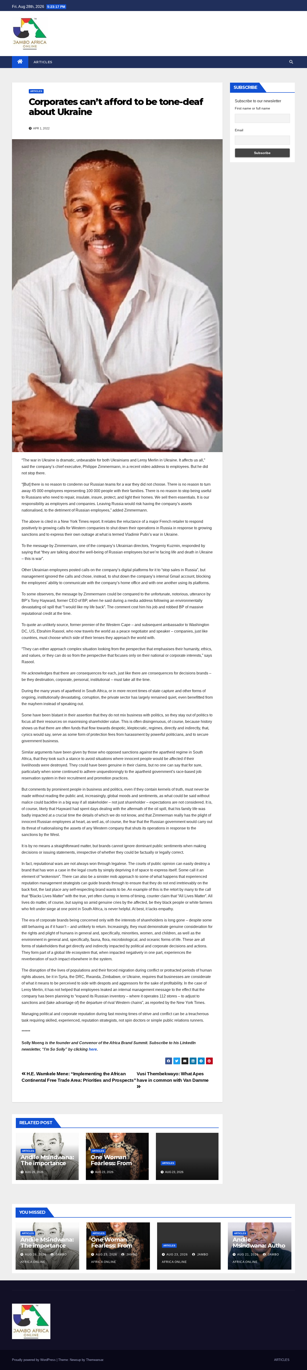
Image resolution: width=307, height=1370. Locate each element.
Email (239, 130)
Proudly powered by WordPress (34, 1360)
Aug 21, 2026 (248, 1254)
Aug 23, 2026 (106, 1254)
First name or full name (252, 108)
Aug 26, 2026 (35, 1254)
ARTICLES (43, 62)
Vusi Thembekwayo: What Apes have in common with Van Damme (173, 1077)
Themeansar (94, 1360)
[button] (291, 62)
